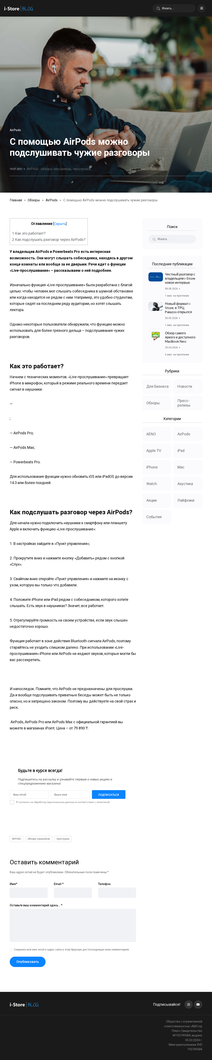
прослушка (81, 169)
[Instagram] (188, 1004)
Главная (16, 200)
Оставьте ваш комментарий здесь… (36, 905)
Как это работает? (29, 233)
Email (59, 884)
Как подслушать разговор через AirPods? (49, 239)
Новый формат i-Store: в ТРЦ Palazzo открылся (178, 308)
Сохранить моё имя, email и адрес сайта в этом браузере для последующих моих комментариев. (72, 949)
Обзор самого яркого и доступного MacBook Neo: (180, 337)
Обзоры (34, 200)
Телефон (104, 884)
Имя (13, 884)
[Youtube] (198, 1004)
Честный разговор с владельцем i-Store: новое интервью (180, 278)
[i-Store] (18, 8)
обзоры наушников (56, 169)
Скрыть (60, 224)
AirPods (33, 169)
